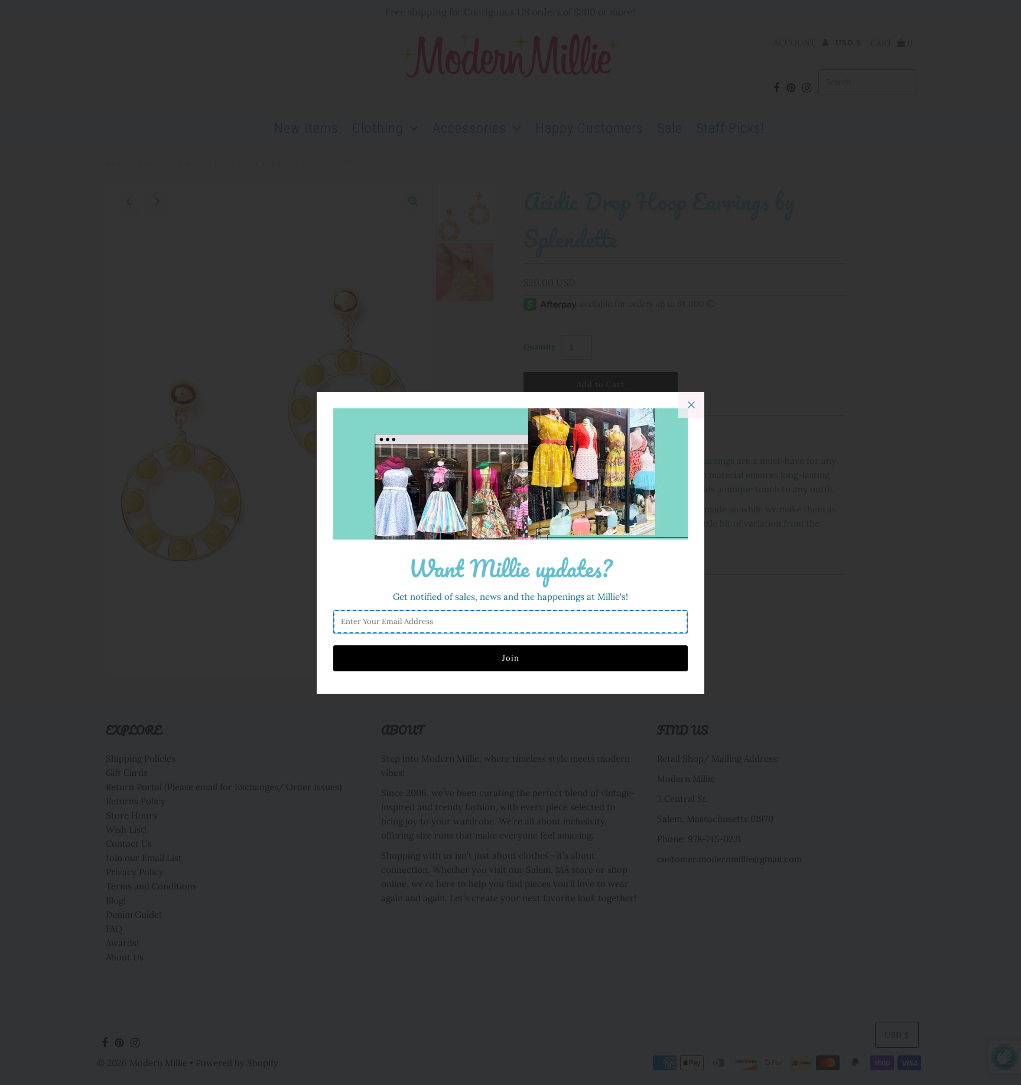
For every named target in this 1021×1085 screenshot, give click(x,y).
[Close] (691, 405)
